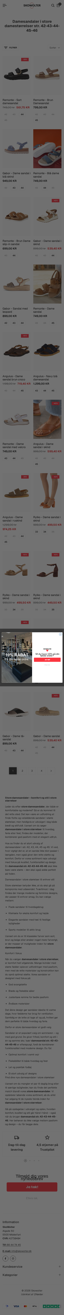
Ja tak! (47, 660)
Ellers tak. (47, 665)
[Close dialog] (60, 634)
